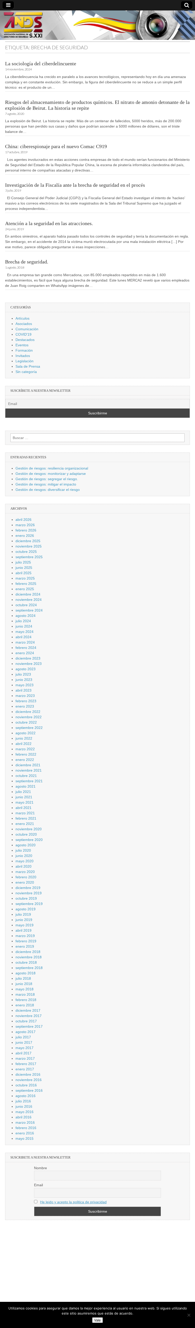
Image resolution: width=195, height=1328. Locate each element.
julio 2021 (23, 792)
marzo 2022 (25, 749)
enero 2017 (24, 1069)
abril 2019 (23, 930)
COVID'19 (23, 334)
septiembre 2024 (29, 610)
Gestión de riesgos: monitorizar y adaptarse (50, 474)
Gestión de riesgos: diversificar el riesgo (47, 490)
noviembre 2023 (28, 664)
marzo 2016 (25, 1122)
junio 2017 (23, 1042)
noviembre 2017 (28, 1016)
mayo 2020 (24, 861)
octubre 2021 (26, 776)
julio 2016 (23, 1101)
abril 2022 (23, 744)
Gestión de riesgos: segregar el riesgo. (46, 479)
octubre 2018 (26, 962)
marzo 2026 (25, 525)
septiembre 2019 (29, 904)
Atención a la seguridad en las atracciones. (49, 223)
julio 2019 (23, 914)
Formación (24, 350)
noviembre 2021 (28, 770)
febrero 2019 (25, 941)
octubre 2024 (26, 605)
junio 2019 (23, 920)
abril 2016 (23, 1117)
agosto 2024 (25, 616)
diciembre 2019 (27, 888)
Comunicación (26, 329)
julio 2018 (23, 978)
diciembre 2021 (27, 765)
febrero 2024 (25, 648)
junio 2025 (23, 568)
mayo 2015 (24, 1138)
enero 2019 (24, 946)
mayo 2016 (24, 1112)
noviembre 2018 (28, 957)
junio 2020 (23, 856)
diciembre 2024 (27, 594)
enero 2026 (24, 536)
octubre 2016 (26, 1085)
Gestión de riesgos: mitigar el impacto (45, 484)
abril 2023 (23, 690)
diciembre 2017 (27, 1010)
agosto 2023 (25, 669)
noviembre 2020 (28, 829)
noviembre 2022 (28, 717)
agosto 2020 (25, 845)
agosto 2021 (25, 786)
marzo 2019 (25, 936)
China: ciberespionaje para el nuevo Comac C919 (56, 146)
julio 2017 (23, 1037)
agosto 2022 (25, 733)
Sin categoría (26, 372)
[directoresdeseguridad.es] (97, 25)
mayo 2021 (24, 802)
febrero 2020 (25, 877)
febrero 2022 (25, 754)
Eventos (21, 345)
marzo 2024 (25, 642)
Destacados (25, 340)
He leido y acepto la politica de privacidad (73, 1202)
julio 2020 (23, 850)
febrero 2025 (25, 584)
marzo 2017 (25, 1058)
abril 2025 (23, 573)
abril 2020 (23, 866)
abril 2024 (23, 637)
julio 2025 (23, 562)
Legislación (24, 361)
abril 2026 (23, 520)
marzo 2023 (25, 696)
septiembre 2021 (29, 781)
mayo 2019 (24, 925)
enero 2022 (24, 760)
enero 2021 (24, 824)
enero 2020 (24, 882)
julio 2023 (23, 674)
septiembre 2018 (29, 968)
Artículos (22, 318)
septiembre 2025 (29, 557)
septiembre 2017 (29, 1026)
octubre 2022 (26, 722)
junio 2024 (23, 626)
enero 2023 (24, 706)
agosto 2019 (25, 909)
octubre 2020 (26, 834)
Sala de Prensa (27, 366)
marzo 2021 (25, 813)
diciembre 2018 (27, 952)
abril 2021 (23, 808)
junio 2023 (23, 680)
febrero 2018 (25, 1000)
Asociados (23, 324)
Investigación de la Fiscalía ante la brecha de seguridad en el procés (75, 185)
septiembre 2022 (29, 728)
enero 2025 (24, 589)
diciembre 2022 (27, 712)
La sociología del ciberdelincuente (40, 63)
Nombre (40, 1168)
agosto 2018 (25, 973)
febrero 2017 (25, 1064)
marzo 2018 (25, 994)
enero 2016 (24, 1133)
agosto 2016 (25, 1096)
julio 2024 (23, 621)
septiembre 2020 (29, 840)
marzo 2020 (25, 872)
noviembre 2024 (28, 600)
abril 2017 (23, 1053)
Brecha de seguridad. (26, 261)
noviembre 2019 (28, 893)
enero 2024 (24, 653)
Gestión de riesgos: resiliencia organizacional (51, 468)
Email (38, 1185)
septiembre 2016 (29, 1090)
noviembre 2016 (28, 1080)
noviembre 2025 (28, 546)
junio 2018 (23, 984)
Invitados (22, 356)
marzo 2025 (25, 578)
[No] (188, 1315)
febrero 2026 (25, 530)
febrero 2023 (25, 701)
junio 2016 (23, 1106)
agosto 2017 (25, 1032)
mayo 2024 (24, 632)
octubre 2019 (26, 898)
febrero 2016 (25, 1128)
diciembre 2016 (27, 1074)
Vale (97, 1320)
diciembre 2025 (27, 541)
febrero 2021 (25, 818)
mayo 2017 (24, 1048)
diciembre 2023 (27, 658)
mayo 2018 (24, 989)
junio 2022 (23, 738)
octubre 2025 (26, 552)
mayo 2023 (24, 685)
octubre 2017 (26, 1021)
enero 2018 (24, 1005)
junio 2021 (23, 797)
